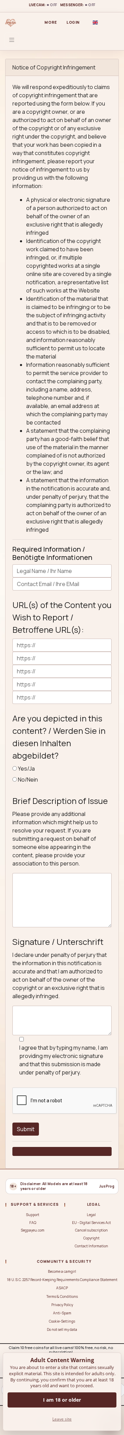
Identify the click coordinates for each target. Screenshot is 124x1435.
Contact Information (91, 1246)
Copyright (91, 1238)
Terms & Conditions (62, 1296)
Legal (91, 1214)
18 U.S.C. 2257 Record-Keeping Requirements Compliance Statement (62, 1279)
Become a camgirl (62, 1271)
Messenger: (77, 5)
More (50, 22)
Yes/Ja (26, 768)
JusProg (107, 1186)
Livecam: (43, 5)
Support (32, 1214)
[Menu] (11, 39)
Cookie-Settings (62, 1321)
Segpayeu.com (32, 1230)
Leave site (62, 1419)
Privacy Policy (62, 1304)
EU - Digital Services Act (91, 1222)
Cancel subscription (91, 1230)
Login (73, 22)
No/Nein (28, 779)
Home (21, 22)
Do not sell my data (62, 1329)
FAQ (32, 1222)
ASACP (62, 1287)
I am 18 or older (62, 1400)
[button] (95, 22)
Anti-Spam (62, 1313)
